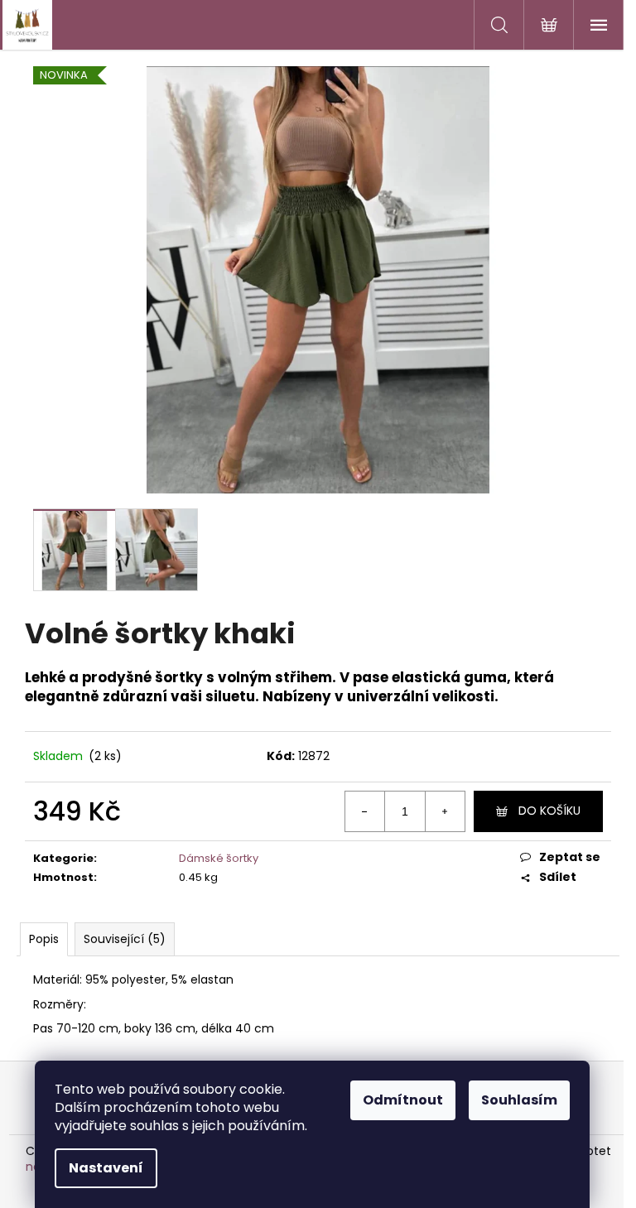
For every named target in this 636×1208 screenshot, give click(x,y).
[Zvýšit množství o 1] (445, 811)
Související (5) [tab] (125, 939)
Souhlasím (519, 1099)
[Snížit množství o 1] (365, 811)
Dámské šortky (218, 858)
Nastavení (106, 1167)
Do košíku (549, 810)
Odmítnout (403, 1099)
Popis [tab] (44, 939)
